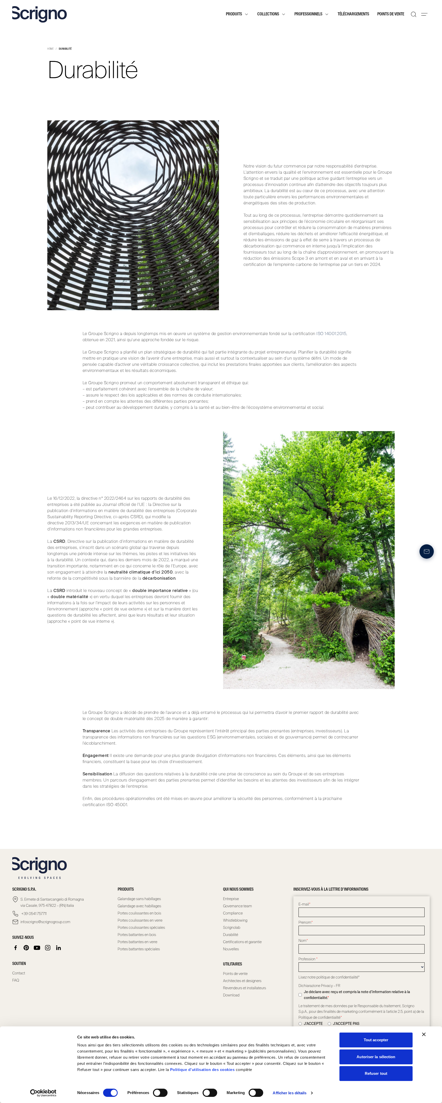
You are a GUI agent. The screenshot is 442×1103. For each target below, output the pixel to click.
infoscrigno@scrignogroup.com (45, 922)
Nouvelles (231, 949)
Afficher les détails (289, 1093)
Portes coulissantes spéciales (141, 927)
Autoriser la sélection (376, 1057)
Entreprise (231, 899)
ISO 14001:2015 (331, 333)
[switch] (160, 1093)
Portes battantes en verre (137, 942)
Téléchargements (353, 14)
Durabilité (230, 934)
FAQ (15, 980)
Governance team (237, 906)
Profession (308, 959)
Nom (303, 940)
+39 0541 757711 (33, 913)
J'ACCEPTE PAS (346, 1023)
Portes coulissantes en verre (140, 920)
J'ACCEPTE (313, 1023)
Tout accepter (376, 1040)
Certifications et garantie (242, 942)
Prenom (306, 922)
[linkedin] (58, 947)
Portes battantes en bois (137, 934)
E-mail (305, 904)
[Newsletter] (426, 551)
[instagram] (48, 947)
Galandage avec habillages (139, 906)
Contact (18, 973)
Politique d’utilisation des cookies (202, 1069)
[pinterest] (26, 947)
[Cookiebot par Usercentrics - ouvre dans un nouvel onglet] (43, 1093)
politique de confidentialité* (338, 977)
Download (231, 995)
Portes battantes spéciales (139, 949)
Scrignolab (231, 927)
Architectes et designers (242, 981)
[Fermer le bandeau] (424, 1034)
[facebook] (15, 947)
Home (50, 49)
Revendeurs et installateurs (244, 988)
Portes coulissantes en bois (139, 913)
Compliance (233, 913)
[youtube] (37, 947)
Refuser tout (376, 1073)
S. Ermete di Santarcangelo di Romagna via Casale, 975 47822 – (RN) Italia (52, 902)
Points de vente (390, 14)
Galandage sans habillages (139, 899)
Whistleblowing (235, 920)
